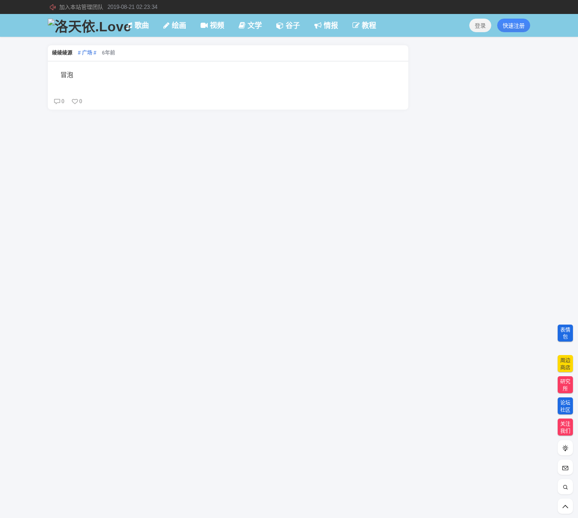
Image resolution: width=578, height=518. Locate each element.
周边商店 (565, 364)
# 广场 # (87, 53)
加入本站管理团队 (108, 7)
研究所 (565, 385)
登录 (480, 25)
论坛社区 (565, 406)
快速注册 (514, 25)
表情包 (565, 333)
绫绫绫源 (62, 53)
